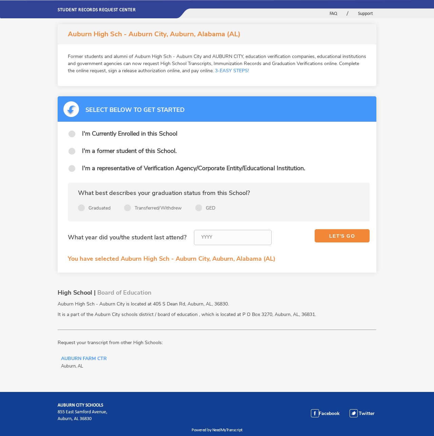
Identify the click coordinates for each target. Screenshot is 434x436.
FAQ (333, 13)
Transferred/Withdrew (158, 208)
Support (365, 13)
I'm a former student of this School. (129, 151)
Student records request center (97, 10)
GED (210, 208)
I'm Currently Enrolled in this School (129, 134)
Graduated (99, 208)
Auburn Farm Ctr (84, 359)
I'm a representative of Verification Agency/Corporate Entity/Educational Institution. (193, 168)
